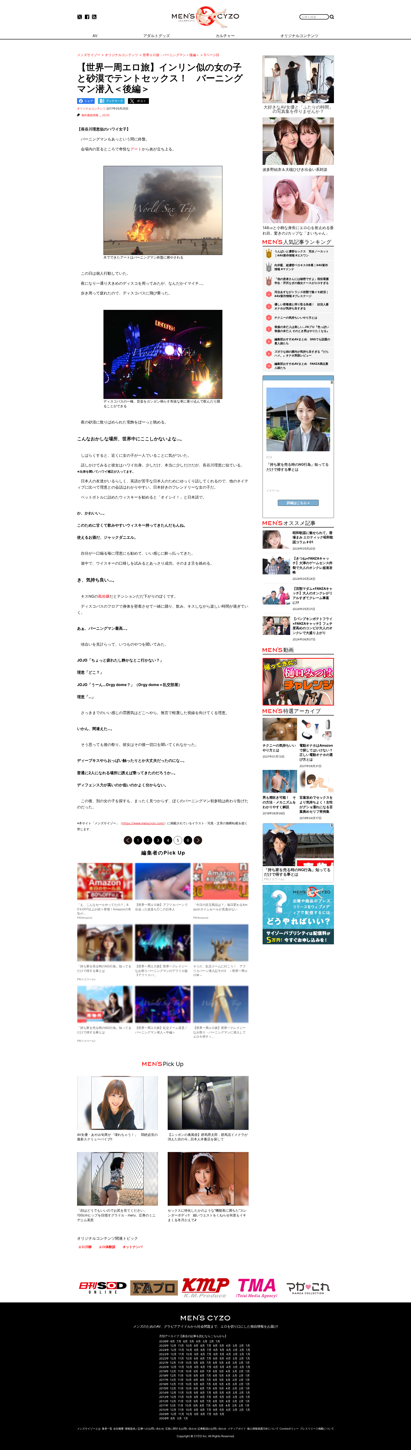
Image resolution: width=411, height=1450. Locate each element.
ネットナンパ (132, 1247)
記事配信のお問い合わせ (212, 1428)
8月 (172, 1341)
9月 (196, 1345)
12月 (173, 1345)
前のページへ (128, 840)
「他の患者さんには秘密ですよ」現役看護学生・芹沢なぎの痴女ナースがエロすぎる (301, 281)
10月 (189, 1345)
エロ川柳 (85, 1247)
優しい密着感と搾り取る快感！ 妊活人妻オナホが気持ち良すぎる (301, 306)
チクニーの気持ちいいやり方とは (295, 317)
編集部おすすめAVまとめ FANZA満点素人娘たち (301, 366)
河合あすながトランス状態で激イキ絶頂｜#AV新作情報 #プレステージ (301, 294)
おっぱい (115, 760)
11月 (181, 1345)
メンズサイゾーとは (89, 1428)
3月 (205, 1341)
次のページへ (198, 840)
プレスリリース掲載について (317, 1428)
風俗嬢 (103, 596)
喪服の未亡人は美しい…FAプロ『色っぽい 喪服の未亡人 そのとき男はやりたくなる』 (301, 329)
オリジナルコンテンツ (91, 108)
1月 (218, 1341)
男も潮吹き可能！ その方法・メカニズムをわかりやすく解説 (279, 802)
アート (136, 149)
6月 (185, 1341)
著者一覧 (107, 1428)
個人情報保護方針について (263, 1428)
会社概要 (118, 1428)
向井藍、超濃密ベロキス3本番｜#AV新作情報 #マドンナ (301, 267)
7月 (179, 1341)
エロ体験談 (107, 1247)
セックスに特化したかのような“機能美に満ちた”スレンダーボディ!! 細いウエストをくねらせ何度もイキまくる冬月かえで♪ (207, 1215)
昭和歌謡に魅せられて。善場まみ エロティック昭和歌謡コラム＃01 (313, 537)
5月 (192, 1341)
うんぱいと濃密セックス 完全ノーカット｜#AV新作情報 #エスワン (301, 253)
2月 (211, 1341)
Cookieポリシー (289, 1428)
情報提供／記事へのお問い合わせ (144, 1428)
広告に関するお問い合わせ (181, 1428)
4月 (198, 1341)
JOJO (105, 115)
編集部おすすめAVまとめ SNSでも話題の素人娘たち (302, 341)
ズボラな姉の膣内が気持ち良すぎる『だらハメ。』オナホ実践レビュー (301, 353)
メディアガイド (237, 1428)
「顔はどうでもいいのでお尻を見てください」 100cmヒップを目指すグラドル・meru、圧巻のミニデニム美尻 (116, 1215)
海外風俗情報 (89, 115)
